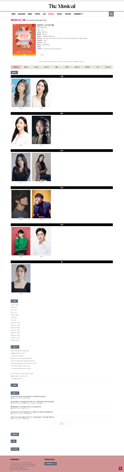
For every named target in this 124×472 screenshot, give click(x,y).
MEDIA (30, 14)
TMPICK (37, 14)
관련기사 (77, 67)
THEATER (68, 14)
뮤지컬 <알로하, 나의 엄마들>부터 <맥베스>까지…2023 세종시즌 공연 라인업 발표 (32, 401)
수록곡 (67, 67)
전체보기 (15, 67)
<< (53, 423)
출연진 (26, 67)
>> (69, 423)
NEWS (13, 14)
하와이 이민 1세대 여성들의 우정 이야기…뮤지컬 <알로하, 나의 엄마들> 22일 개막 (32, 417)
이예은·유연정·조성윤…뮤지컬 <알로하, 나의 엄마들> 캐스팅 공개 (28, 396)
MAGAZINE (21, 14)
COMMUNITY (78, 14)
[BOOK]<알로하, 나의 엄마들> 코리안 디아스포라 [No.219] (26, 406)
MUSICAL (51, 14)
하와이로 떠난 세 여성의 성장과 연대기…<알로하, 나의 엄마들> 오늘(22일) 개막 (32, 412)
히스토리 (107, 67)
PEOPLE (59, 14)
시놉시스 (46, 67)
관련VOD (87, 67)
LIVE (44, 14)
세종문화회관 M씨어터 (48, 36)
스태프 (36, 67)
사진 (97, 67)
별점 (56, 67)
